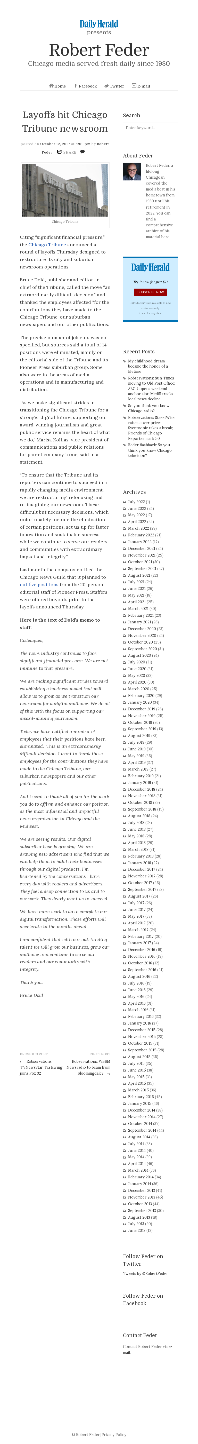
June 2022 (137, 508)
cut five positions (39, 585)
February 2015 (141, 1096)
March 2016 (138, 1009)
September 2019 (142, 729)
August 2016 (139, 976)
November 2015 (142, 1036)
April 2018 (137, 842)
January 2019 (139, 782)
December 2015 (141, 1030)
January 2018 (139, 863)
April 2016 (137, 1003)
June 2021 (137, 588)
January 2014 (139, 1183)
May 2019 (136, 755)
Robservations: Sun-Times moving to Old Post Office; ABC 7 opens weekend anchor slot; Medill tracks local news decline (151, 388)
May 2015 (136, 1077)
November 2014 (141, 1117)
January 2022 (140, 541)
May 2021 (136, 595)
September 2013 (142, 1210)
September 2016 (142, 969)
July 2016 (136, 983)
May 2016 (136, 996)
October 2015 (140, 1043)
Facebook (88, 86)
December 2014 (141, 1110)
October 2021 (140, 562)
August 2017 (139, 896)
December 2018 (141, 789)
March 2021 (138, 608)
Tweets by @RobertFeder (145, 1273)
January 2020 (140, 702)
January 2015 (139, 1103)
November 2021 (141, 555)
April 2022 (137, 521)
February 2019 (141, 776)
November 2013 (141, 1197)
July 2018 (136, 822)
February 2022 (141, 535)
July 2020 (136, 662)
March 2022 (138, 528)
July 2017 (136, 903)
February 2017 (141, 936)
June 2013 (136, 1230)
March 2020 (138, 689)
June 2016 (137, 990)
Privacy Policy (114, 1434)
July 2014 (136, 1143)
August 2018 (139, 816)
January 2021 (139, 622)
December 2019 (141, 709)
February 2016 (141, 1016)
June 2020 (137, 669)
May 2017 (136, 916)
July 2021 (136, 582)
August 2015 (139, 1056)
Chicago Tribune (46, 245)
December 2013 (141, 1190)
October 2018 (140, 802)
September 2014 (142, 1130)
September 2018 (142, 809)
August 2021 (139, 575)
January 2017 (139, 943)
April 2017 (137, 923)
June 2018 (137, 829)
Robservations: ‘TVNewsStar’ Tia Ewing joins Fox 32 (41, 1067)
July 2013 (136, 1223)
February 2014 (141, 1177)
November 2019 (141, 715)
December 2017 (141, 869)
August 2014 (139, 1137)
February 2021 (141, 615)
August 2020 (139, 655)
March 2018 (138, 849)
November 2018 (141, 796)
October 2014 (140, 1123)
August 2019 (139, 735)
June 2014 (137, 1150)
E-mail (143, 86)
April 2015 (137, 1083)
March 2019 (138, 769)
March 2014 (138, 1170)
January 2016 (139, 1023)
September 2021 (142, 568)
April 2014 (137, 1163)
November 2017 (141, 876)
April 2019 (137, 762)
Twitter (117, 86)
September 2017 (142, 889)
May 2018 (136, 836)
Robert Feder (99, 50)
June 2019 (137, 749)
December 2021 (141, 548)
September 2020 (142, 649)
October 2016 (140, 963)
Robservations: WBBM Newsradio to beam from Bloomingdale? (88, 1067)
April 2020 (137, 682)
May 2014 (136, 1157)
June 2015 (137, 1070)
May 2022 (136, 515)
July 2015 (136, 1063)
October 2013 (140, 1204)
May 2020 (136, 675)
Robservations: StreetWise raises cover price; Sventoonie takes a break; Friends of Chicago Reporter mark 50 (151, 428)
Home (60, 86)
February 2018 (141, 856)
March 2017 (138, 929)
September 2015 (142, 1050)
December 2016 (141, 949)
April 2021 (137, 602)
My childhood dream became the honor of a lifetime (148, 366)
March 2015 (138, 1090)
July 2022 (136, 501)
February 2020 (141, 695)
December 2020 (142, 628)
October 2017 (140, 882)
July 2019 (136, 742)
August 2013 (139, 1217)
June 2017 (137, 909)
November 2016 (141, 956)
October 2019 (140, 722)
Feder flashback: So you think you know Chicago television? (150, 450)
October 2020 (140, 642)
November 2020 (142, 635)
